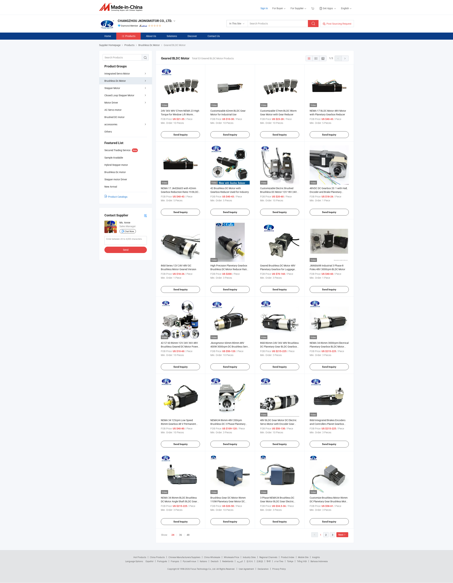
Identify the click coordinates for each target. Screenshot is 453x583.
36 (180, 534)
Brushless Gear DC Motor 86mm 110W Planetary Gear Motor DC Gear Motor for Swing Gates (228, 501)
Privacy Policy (279, 568)
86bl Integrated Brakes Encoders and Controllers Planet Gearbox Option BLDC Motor (327, 423)
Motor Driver (111, 102)
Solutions (172, 36)
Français (175, 561)
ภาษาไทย (278, 561)
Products (130, 36)
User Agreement (246, 568)
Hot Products (139, 557)
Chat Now (129, 231)
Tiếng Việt (302, 561)
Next (340, 534)
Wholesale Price (231, 557)
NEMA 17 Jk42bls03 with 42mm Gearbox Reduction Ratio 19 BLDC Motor (179, 191)
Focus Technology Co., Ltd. (203, 568)
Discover (192, 36)
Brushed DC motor (114, 117)
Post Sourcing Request (338, 23)
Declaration (263, 568)
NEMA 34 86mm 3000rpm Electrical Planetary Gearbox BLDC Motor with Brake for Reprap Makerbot (329, 346)
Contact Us (214, 36)
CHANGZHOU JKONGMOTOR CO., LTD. (145, 21)
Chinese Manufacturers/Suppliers (184, 557)
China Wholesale (212, 557)
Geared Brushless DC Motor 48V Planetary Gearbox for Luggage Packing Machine (277, 269)
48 (188, 534)
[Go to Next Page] (345, 58)
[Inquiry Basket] (313, 8)
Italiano (203, 561)
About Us (151, 36)
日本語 (260, 561)
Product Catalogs (117, 196)
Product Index (287, 557)
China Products (157, 557)
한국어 (249, 561)
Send (125, 249)
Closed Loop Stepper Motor (119, 95)
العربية (240, 561)
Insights (316, 557)
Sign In (264, 8)
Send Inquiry (180, 134)
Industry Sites (249, 557)
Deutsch (215, 561)
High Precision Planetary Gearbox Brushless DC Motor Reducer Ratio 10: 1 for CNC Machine (229, 269)
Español (149, 561)
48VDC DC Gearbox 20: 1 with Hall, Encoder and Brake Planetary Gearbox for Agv (328, 191)
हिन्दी (269, 561)
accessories (110, 124)
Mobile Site (303, 557)
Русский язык (189, 561)
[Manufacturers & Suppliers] (122, 7)
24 (172, 534)
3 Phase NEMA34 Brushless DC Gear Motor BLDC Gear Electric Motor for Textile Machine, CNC (277, 501)
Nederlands (227, 561)
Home (107, 36)
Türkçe (290, 561)
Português (162, 561)
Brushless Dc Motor (115, 80)
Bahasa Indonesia (319, 561)
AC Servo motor (113, 109)
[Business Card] (145, 215)
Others (108, 131)
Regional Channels (268, 557)
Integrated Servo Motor (117, 73)
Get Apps (327, 8)
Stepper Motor (112, 88)
